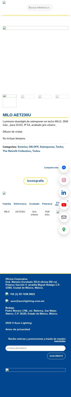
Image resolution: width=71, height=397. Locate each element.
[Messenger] (64, 167)
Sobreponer (47, 146)
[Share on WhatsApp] (26, 161)
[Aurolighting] (10, 7)
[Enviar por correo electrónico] (55, 161)
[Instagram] (64, 180)
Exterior (22, 146)
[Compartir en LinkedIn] (65, 161)
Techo (59, 146)
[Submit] (49, 8)
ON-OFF (33, 146)
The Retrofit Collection (17, 150)
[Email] (64, 217)
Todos (36, 150)
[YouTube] (64, 205)
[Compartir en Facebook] (36, 161)
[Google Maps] (64, 230)
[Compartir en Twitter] (46, 161)
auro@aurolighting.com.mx (27, 301)
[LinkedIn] (64, 192)
